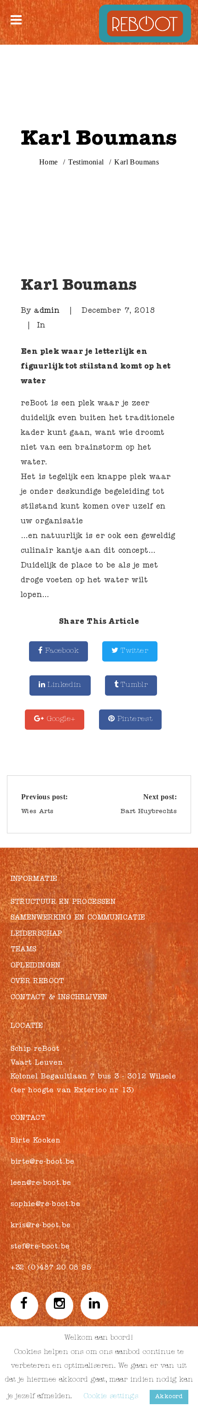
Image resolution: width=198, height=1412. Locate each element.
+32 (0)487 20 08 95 (51, 1268)
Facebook (60, 651)
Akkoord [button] (169, 1397)
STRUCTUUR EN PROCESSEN (63, 902)
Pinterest (133, 719)
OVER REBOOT (37, 981)
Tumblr (133, 685)
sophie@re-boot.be (46, 1204)
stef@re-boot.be (40, 1247)
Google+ (59, 719)
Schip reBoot (35, 1049)
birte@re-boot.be (43, 1162)
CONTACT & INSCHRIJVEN (59, 998)
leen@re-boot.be (41, 1183)
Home (48, 162)
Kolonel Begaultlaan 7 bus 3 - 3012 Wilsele (93, 1077)
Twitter (133, 651)
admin (46, 311)
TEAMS (24, 950)
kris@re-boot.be (41, 1226)
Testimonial (86, 162)
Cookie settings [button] (111, 1397)
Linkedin (63, 685)
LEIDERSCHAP (37, 934)
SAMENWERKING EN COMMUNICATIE (78, 918)
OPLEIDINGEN (36, 966)
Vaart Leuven (37, 1063)
